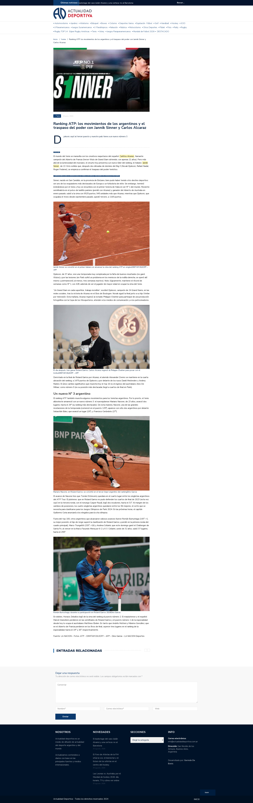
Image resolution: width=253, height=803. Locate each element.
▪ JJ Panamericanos (61, 27)
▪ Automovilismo (60, 23)
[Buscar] (198, 2)
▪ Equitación (140, 23)
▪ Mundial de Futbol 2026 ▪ (144, 31)
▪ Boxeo (103, 23)
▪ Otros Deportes (149, 27)
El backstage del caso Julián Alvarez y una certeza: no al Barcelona (104, 3)
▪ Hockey (174, 23)
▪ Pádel (162, 27)
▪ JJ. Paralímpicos (100, 27)
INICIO (197, 799)
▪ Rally (175, 27)
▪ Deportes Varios (126, 23)
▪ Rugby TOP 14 (60, 31)
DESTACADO (163, 31)
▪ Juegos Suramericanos (81, 27)
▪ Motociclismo (134, 27)
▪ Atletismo (84, 23)
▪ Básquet (94, 23)
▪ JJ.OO (182, 23)
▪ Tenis (94, 31)
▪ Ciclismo (112, 23)
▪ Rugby (183, 27)
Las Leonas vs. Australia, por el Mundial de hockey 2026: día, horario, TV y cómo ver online (107, 777)
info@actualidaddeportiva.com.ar (183, 741)
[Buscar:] (185, 2)
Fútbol (149, 23)
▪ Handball (164, 23)
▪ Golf (156, 23)
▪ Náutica (123, 27)
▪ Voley (101, 31)
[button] (101, 236)
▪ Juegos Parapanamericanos (118, 31)
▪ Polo (168, 27)
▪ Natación (113, 27)
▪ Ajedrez (73, 23)
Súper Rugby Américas (79, 31)
